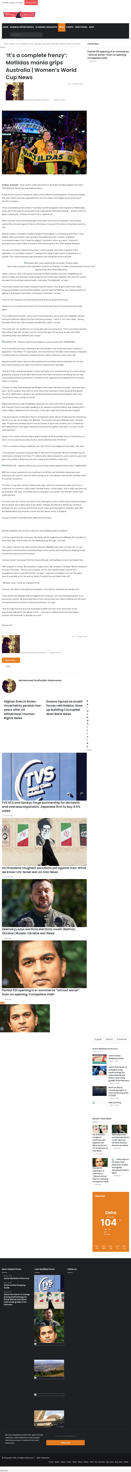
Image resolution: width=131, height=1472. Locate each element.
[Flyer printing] (99, 1106)
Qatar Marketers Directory (105, 1048)
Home (5, 27)
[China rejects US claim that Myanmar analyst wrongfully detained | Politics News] (113, 1159)
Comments (122, 1039)
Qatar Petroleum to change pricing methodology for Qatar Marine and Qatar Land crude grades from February (118, 1074)
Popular (98, 1039)
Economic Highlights (46, 27)
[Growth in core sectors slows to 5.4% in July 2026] (49, 1368)
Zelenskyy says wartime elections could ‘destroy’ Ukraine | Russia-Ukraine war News (120, 1140)
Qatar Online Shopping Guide (116, 1057)
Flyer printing (114, 1102)
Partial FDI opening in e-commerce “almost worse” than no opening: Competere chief (108, 55)
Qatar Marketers (43, 1458)
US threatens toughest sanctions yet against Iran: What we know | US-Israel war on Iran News (100, 1142)
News (61, 27)
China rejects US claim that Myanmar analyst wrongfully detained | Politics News (120, 1166)
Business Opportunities (22, 27)
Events (69, 27)
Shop (91, 27)
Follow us (72, 1269)
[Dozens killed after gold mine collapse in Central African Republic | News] (49, 1401)
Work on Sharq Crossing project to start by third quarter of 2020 (118, 1091)
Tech (92, 1462)
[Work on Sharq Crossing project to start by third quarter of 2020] (99, 1091)
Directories (81, 27)
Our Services (100, 1462)
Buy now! (110, 1462)
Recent (109, 1039)
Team (69, 1462)
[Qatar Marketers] (19, 14)
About (57, 1462)
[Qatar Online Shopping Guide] (99, 1059)
